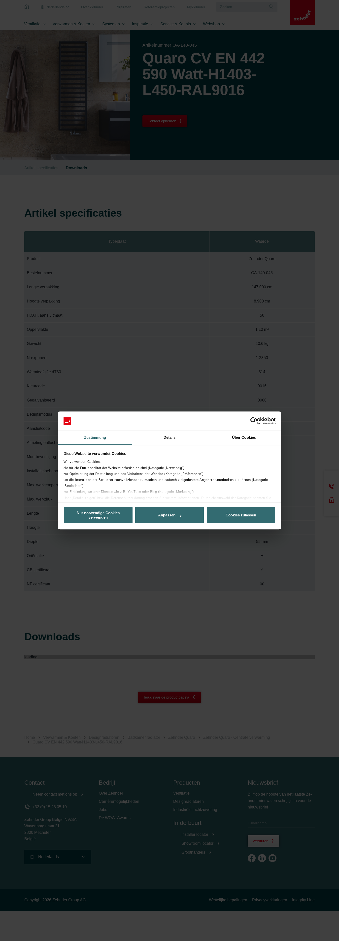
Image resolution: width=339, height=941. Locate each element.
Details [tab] (170, 437)
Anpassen (166, 515)
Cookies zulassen (241, 515)
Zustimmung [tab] (95, 437)
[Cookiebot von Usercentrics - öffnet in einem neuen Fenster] (254, 421)
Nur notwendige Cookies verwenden (98, 515)
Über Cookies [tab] (244, 437)
